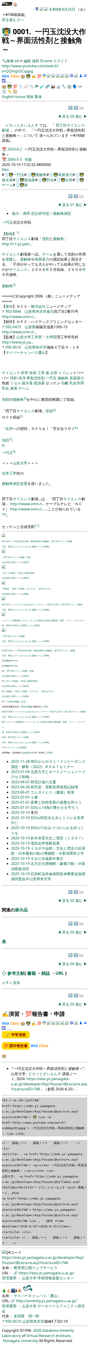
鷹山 (42, 352)
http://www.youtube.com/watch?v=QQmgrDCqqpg (30, 68)
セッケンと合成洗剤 (17, 747)
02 (72, 900)
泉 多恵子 (7, 625)
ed (17, 60)
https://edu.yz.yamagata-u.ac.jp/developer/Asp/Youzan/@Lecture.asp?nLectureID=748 (49, 1084)
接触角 (41, 174)
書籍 (31, 973)
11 (4, 747)
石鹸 (64, 382)
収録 (49, 411)
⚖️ (4, 91)
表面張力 (65, 174)
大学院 (51, 336)
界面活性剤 (35, 377)
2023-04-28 (21, 786)
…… (9, 81)
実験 (9, 259)
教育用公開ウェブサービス (36, 1267)
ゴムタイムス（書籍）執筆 (52, 792)
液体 (13, 388)
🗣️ (75, 86)
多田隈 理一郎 (26, 1316)
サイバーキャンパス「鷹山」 (37, 1295)
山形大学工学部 (29, 336)
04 (72, 963)
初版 (28, 159)
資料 (36, 60)
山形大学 (20, 463)
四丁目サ (6, 541)
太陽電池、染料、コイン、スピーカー (67, 620)
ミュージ (6, 620)
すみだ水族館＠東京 (47, 858)
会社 (42, 306)
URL (59, 973)
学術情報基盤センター (55, 1277)
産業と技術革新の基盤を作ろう (56, 802)
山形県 (30, 311)
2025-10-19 (21, 812)
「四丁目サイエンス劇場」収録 (16, 557)
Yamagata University (20, 1340)
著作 (9, 306)
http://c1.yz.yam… (17, 243)
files (5, 169)
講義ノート (37, 546)
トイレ (63, 372)
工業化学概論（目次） (17, 701)
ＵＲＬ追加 (11, 982)
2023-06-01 (21, 792)
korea (20, 96)
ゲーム (7, 184)
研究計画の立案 (43, 781)
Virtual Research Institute (48, 1335)
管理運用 (9, 1277)
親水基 (7, 179)
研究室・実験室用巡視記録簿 (54, 786)
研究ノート (16, 562)
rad (16, 660)
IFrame (46, 60)
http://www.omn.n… (19, 316)
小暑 (34, 797)
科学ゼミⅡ (17, 625)
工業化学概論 (26, 706)
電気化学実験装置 (45, 843)
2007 (25, 562)
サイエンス (22, 238)
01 (72, 204)
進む (12, 19)
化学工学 (9, 473)
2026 (37, 1330)
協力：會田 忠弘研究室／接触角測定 (41, 213)
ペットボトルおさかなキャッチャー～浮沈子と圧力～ (36, 604)
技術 (33, 372)
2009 (25, 593)
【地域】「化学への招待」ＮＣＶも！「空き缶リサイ (26, 588)
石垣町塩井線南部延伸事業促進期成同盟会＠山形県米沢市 (48, 876)
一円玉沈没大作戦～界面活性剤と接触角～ (31, 541)
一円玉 (18, 174)
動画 (9, 233)
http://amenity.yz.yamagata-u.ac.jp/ (46, 1300)
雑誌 (45, 973)
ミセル (15, 382)
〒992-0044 (11, 311)
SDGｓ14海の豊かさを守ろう (55, 807)
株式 (34, 306)
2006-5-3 (15, 159)
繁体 (38, 96)
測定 (16, 483)
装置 (23, 483)
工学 (41, 372)
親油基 (29, 179)
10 (4, 737)
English (8, 96)
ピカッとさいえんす (22, 125)
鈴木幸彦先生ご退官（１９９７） (58, 838)
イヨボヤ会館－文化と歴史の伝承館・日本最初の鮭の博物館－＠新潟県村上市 (48, 851)
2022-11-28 (21, 761)
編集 (27, 60)
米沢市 (41, 311)
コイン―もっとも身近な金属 (35, 620)
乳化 (50, 179)
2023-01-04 (21, 771)
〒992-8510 (11, 347)
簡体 (30, 96)
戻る (5, 19)
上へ (20, 19)
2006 (46, 546)
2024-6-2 (15, 149)
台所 (69, 179)
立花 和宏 (7, 546)
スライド (60, 60)
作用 (80, 382)
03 (72, 932)
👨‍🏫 (6, 31)
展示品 (21, 910)
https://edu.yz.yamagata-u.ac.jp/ (46, 1272)
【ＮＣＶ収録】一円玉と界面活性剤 (18, 573)
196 (45, 706)
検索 (10, 60)
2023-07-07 (21, 797)
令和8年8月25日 (62, 9)
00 (72, 116)
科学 (24, 372)
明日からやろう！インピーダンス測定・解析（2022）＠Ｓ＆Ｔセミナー (48, 764)
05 (72, 1004)
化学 (9, 428)
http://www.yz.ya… (18, 342)
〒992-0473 (11, 326)
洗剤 (45, 238)
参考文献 (16, 973)
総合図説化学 (27, 752)
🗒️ (20, 86)
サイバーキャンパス (21, 352)
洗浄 (22, 377)
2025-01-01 (21, 802)
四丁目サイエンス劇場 (62, 541)
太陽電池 (16, 620)
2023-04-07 (21, 781)
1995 (49, 752)
